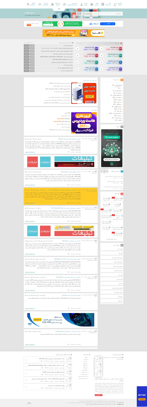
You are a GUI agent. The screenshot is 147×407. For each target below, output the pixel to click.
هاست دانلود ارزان (118, 292)
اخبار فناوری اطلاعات (117, 95)
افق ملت (120, 253)
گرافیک (119, 120)
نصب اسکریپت (84, 372)
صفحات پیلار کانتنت (68, 65)
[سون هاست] (62, 26)
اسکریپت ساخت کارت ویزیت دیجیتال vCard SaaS (113, 186)
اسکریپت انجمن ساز (68, 45)
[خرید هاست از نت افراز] (74, 166)
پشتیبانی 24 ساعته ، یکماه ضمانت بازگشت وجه (59, 97)
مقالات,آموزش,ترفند (117, 113)
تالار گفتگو (85, 365)
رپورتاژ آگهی (118, 104)
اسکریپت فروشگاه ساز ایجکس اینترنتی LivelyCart (53, 372)
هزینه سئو (120, 249)
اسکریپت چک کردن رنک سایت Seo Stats (71, 295)
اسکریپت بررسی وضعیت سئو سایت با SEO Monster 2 (68, 277)
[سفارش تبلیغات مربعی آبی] (45, 166)
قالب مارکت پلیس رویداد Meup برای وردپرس (113, 176)
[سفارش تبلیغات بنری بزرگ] (74, 161)
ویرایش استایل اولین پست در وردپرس (56, 385)
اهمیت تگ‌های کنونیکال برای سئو (65, 68)
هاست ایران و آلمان (65, 116)
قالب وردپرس (119, 279)
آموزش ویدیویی (118, 90)
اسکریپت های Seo (37, 139)
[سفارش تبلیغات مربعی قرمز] (32, 166)
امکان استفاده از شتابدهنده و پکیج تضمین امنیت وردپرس (57, 100)
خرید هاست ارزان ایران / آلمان (90, 81)
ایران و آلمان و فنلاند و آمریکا (63, 124)
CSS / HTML (117, 86)
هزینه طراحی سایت (118, 262)
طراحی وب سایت (112, 404)
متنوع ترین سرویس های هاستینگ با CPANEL (59, 83)
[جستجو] (79, 13)
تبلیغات (86, 357)
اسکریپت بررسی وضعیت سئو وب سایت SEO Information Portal (66, 208)
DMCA (100, 401)
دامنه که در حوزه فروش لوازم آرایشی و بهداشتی (62, 62)
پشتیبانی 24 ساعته (65, 127)
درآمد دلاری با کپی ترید (117, 258)
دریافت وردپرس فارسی (82, 378)
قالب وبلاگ (119, 111)
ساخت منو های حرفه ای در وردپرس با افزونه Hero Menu (51, 359)
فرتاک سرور (94, 110)
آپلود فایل (120, 301)
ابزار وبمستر (118, 92)
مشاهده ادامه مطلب (29, 151)
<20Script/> (30, 13)
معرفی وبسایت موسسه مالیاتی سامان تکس (63, 54)
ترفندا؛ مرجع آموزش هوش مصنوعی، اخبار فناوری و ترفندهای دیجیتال (57, 51)
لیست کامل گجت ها (111, 239)
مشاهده (28, 25)
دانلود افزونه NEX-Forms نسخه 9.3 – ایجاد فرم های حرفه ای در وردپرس (48, 379)
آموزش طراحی (118, 85)
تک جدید (120, 284)
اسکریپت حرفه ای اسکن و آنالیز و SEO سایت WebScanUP (67, 259)
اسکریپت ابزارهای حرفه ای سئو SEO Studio (71, 172)
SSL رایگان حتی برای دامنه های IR (62, 92)
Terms (109, 401)
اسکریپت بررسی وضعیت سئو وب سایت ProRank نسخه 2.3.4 (62, 190)
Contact (96, 401)
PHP (119, 88)
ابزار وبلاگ (85, 363)
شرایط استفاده (84, 374)
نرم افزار (119, 115)
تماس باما (85, 361)
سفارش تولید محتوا (118, 266)
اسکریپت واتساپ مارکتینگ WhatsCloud (114, 181)
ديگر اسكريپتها (29, 241)
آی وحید (106, 404)
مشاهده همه (79, 43)
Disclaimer (113, 401)
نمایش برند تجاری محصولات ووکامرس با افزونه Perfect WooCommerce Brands (46, 365)
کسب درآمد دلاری (118, 271)
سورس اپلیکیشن (118, 106)
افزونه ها (119, 99)
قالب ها (119, 108)
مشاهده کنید (98, 395)
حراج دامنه (120, 297)
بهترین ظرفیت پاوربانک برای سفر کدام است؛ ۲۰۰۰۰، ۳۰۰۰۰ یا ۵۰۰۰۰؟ (57, 48)
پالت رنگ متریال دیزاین (82, 376)
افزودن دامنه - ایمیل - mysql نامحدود (61, 86)
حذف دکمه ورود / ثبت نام (67, 71)
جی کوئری (119, 102)
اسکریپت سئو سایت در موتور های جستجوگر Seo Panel (68, 331)
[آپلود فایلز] (102, 26)
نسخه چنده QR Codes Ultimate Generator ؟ (62, 59)
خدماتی (28, 190)
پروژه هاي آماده (118, 117)
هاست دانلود (88, 404)
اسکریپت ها (29, 139)
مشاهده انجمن (27, 42)
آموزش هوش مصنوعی (117, 288)
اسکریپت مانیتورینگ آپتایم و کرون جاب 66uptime (69, 139)
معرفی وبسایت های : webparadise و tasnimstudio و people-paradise (56, 57)
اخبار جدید (120, 275)
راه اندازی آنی (67, 94)
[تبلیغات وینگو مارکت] (111, 166)
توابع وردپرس (84, 369)
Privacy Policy (105, 401)
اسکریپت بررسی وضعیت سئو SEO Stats (71, 241)
